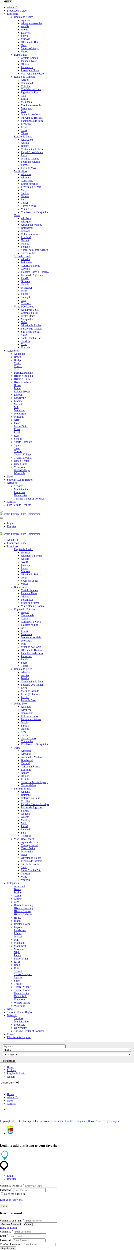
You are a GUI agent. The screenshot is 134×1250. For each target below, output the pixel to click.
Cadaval (25, 230)
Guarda (25, 284)
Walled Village (22, 470)
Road (17, 432)
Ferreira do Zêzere (31, 186)
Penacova (26, 123)
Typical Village (22, 454)
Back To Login (8, 1227)
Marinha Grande (30, 158)
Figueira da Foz (29, 92)
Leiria (24, 155)
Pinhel (24, 293)
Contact (11, 501)
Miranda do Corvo (31, 114)
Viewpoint (19, 467)
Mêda (24, 290)
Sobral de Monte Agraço (34, 249)
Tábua (24, 133)
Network (12, 482)
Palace (17, 423)
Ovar (24, 45)
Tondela (25, 341)
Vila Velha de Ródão (32, 73)
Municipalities (21, 489)
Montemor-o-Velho (31, 105)
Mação (24, 190)
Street (17, 448)
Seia (23, 300)
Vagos (24, 51)
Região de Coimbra (24, 76)
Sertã (24, 199)
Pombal (25, 164)
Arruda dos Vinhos (31, 224)
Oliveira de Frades (31, 325)
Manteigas (26, 287)
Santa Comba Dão (31, 338)
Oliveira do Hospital (32, 117)
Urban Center (21, 460)
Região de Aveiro (23, 16)
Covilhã (25, 268)
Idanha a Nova (29, 60)
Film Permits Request (19, 504)
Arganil (25, 79)
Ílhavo (24, 35)
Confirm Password (10, 1244)
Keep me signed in (14, 1193)
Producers (19, 492)
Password (5, 1189)
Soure (24, 130)
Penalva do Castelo (31, 328)
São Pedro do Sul (30, 331)
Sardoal (25, 193)
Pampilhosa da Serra (32, 120)
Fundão (25, 278)
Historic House (22, 378)
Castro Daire (28, 315)
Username (5, 1231)
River (17, 429)
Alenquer (26, 221)
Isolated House (22, 391)
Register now (7, 1248)
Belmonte (26, 262)
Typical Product (22, 457)
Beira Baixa (20, 54)
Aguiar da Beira (30, 309)
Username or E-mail (11, 1220)
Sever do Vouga (30, 48)
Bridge (17, 360)
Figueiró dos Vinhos (32, 152)
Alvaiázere (27, 139)
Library (18, 400)
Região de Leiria (23, 136)
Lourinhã (26, 237)
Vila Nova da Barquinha (34, 212)
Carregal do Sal (29, 312)
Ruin (16, 435)
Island (17, 388)
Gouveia (25, 281)
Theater (18, 451)
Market (18, 404)
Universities (20, 495)
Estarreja (26, 32)
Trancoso (26, 303)
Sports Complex (23, 441)
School (18, 438)
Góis (23, 95)
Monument (20, 413)
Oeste (17, 215)
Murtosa (25, 38)
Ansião (25, 142)
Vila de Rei (27, 208)
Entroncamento (29, 183)
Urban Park (20, 463)
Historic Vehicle (23, 382)
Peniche (25, 246)
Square (18, 445)
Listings (11, 1070)
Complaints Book (84, 1121)
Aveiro (24, 29)
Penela (24, 127)
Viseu (24, 344)
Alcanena (26, 177)
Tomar (24, 202)
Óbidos (25, 243)
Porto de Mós (28, 168)
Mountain (19, 410)
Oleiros (25, 64)
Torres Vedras (28, 253)
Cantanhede (27, 83)
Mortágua (26, 108)
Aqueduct (19, 353)
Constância (27, 180)
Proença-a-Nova (30, 70)
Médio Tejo (20, 171)
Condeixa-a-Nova (31, 89)
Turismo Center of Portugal (29, 498)
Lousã (24, 98)
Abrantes (26, 174)
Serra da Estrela (22, 256)
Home (10, 1067)
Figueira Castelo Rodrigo (35, 271)
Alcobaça (26, 218)
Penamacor (27, 67)
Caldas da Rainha (30, 234)
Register (11, 526)
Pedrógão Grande (30, 161)
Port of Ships (21, 426)
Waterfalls (19, 473)
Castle (17, 363)
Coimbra (26, 86)
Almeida (25, 259)
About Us (12, 7)
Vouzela (25, 347)
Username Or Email (11, 1185)
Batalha (25, 145)
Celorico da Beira (30, 265)
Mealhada (26, 101)
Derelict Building (23, 372)
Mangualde (27, 319)
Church (18, 366)
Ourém (25, 196)
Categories (13, 350)
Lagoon (18, 394)
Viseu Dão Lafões (24, 306)
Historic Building (23, 375)
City (16, 369)
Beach (17, 356)
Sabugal (25, 297)
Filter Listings (8, 1061)
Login (10, 523)
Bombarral (27, 227)
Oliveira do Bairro (31, 42)
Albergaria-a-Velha (31, 23)
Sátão (24, 334)
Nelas (24, 322)
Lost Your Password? (11, 1199)
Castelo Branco (29, 57)
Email (3, 1235)
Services (18, 485)
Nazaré (25, 240)
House (17, 385)
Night (17, 419)
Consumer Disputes (62, 1121)
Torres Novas (28, 205)
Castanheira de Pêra (32, 149)
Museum (19, 416)
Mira (23, 111)
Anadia (25, 26)
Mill (16, 407)
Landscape (20, 397)
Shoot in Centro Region (20, 479)
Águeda (25, 20)
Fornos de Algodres (32, 275)
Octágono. (115, 1121)
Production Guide (17, 10)
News (10, 476)
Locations (12, 13)
